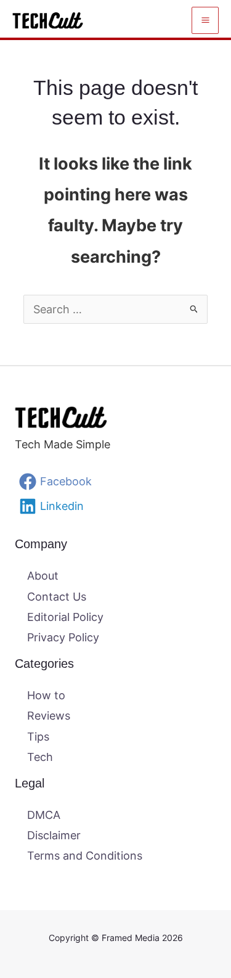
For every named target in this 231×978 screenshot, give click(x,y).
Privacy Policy (63, 637)
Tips (38, 736)
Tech (40, 756)
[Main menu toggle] (205, 20)
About (43, 575)
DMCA (43, 814)
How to (46, 695)
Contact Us (56, 596)
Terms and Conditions (84, 855)
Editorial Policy (65, 616)
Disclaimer (54, 835)
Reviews (48, 715)
